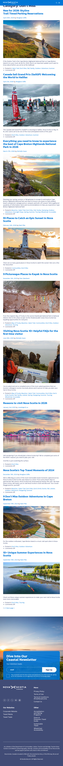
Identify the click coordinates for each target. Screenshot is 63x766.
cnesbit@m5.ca (23, 407)
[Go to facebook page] (8, 700)
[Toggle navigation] (59, 2)
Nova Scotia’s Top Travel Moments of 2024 (28, 470)
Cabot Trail (15, 68)
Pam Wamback (25, 278)
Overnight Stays (18, 212)
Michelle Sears (22, 151)
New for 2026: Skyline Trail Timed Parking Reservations (23, 12)
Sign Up (49, 669)
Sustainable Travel (38, 725)
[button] (56, 3)
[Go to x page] (12, 700)
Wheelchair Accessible (48, 212)
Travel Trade (7, 717)
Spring (26, 212)
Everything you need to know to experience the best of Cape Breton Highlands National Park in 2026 (29, 144)
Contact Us (38, 701)
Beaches (15, 210)
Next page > (11, 608)
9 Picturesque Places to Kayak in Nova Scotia (30, 274)
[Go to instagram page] (4, 700)
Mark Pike (22, 225)
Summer (52, 68)
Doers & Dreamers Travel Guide (40, 719)
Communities (16, 268)
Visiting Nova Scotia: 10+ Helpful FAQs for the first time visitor (30, 332)
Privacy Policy (46, 676)
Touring (37, 212)
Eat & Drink (37, 488)
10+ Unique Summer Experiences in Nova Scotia (27, 554)
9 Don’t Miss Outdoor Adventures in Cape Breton (28, 497)
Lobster (24, 395)
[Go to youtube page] (15, 700)
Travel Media (8, 714)
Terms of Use (39, 694)
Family (32, 68)
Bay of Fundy (16, 323)
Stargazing (36, 395)
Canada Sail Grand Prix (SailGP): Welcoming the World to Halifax (29, 75)
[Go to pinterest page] (19, 700)
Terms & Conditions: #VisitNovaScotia (41, 698)
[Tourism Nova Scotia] (10, 2)
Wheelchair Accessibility (38, 729)
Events (11, 395)
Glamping (45, 210)
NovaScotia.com (26, 759)
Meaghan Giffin (22, 18)
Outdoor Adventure (41, 68)
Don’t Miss (23, 68)
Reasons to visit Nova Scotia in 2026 (25, 403)
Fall (28, 68)
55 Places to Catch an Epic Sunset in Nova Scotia (28, 219)
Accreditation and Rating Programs (39, 713)
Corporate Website (10, 711)
